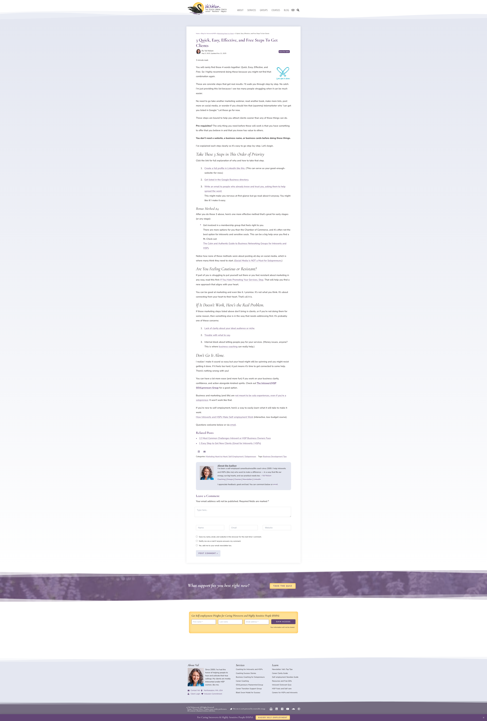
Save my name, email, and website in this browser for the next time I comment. (230, 537)
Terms (189, 709)
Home (198, 33)
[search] (293, 10)
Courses (276, 10)
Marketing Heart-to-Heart (225, 33)
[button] (199, 451)
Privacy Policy (198, 709)
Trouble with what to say (217, 335)
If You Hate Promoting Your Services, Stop (241, 279)
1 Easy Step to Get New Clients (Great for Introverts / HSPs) (230, 443)
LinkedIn (257, 479)
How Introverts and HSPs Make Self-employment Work (224, 417)
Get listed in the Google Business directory (226, 179)
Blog (286, 10)
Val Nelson (266, 475)
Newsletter (247, 479)
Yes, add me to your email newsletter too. (215, 545)
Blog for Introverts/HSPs (208, 33)
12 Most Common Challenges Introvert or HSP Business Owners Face (235, 438)
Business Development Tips (275, 456)
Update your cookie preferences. (215, 709)
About (240, 10)
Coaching (221, 479)
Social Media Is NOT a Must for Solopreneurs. (258, 260)
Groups (264, 10)
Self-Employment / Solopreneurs (242, 456)
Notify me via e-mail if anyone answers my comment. (220, 541)
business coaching (228, 346)
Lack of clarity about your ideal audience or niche (229, 328)
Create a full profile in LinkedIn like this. (224, 168)
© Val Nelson (191, 707)
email (233, 424)
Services (251, 10)
